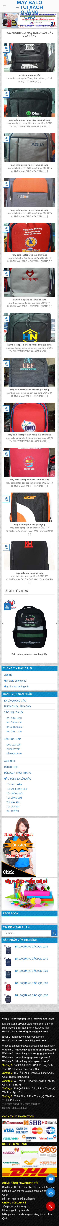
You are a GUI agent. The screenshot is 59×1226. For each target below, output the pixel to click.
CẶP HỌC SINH (14, 753)
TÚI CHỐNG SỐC (15, 793)
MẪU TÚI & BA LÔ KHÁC (17, 778)
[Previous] (2, 629)
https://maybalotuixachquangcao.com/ (34, 1045)
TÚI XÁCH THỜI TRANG (17, 773)
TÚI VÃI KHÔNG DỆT (17, 789)
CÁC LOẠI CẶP (12, 739)
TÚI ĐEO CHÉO (14, 784)
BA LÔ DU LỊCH (14, 718)
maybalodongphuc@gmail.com (30, 1031)
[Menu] (4, 6)
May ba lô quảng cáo (15, 680)
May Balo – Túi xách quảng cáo (29, 9)
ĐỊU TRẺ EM (13, 811)
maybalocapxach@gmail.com (29, 1040)
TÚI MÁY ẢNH (13, 802)
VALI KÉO (9, 761)
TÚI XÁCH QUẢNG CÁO (17, 706)
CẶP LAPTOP (13, 749)
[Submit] (54, 933)
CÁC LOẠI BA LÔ (13, 712)
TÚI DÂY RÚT (13, 806)
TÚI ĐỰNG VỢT (14, 798)
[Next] (56, 629)
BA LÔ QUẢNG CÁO (15, 700)
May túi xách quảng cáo (16, 686)
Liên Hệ (8, 675)
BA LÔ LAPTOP (14, 722)
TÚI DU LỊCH (11, 767)
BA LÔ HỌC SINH (15, 727)
